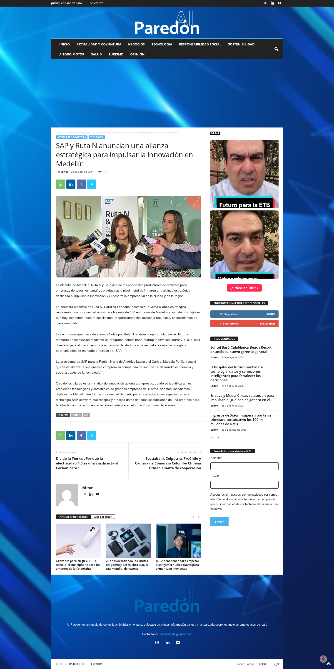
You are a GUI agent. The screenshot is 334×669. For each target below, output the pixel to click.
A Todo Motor (71, 54)
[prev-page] (193, 516)
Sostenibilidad (241, 44)
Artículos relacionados (73, 516)
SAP (86, 415)
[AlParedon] (167, 22)
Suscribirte (267, 323)
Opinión (137, 54)
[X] (91, 184)
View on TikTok (246, 288)
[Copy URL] (102, 184)
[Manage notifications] (323, 659)
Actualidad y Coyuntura (99, 44)
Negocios (136, 44)
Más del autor (103, 516)
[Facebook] (81, 184)
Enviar (219, 522)
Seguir (271, 314)
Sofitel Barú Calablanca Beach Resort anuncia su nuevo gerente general (241, 349)
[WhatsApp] (60, 184)
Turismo (116, 54)
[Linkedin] (272, 3)
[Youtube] (279, 3)
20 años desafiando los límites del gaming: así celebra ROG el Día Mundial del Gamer (127, 565)
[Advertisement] (167, 93)
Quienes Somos (244, 664)
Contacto (97, 3)
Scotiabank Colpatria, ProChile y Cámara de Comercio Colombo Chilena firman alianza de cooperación (168, 463)
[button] (276, 49)
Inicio (64, 44)
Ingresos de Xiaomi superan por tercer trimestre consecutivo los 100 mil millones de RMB (241, 419)
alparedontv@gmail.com (176, 634)
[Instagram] (265, 3)
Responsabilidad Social (200, 44)
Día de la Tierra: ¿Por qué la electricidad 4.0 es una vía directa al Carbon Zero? (87, 463)
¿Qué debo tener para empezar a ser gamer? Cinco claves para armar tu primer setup (177, 565)
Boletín (263, 664)
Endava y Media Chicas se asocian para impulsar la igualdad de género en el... (242, 397)
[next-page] (199, 516)
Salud (96, 54)
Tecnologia (162, 44)
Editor (64, 171)
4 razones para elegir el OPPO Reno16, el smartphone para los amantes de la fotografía (78, 565)
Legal (276, 664)
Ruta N (76, 415)
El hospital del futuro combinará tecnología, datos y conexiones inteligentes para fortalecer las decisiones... (236, 373)
